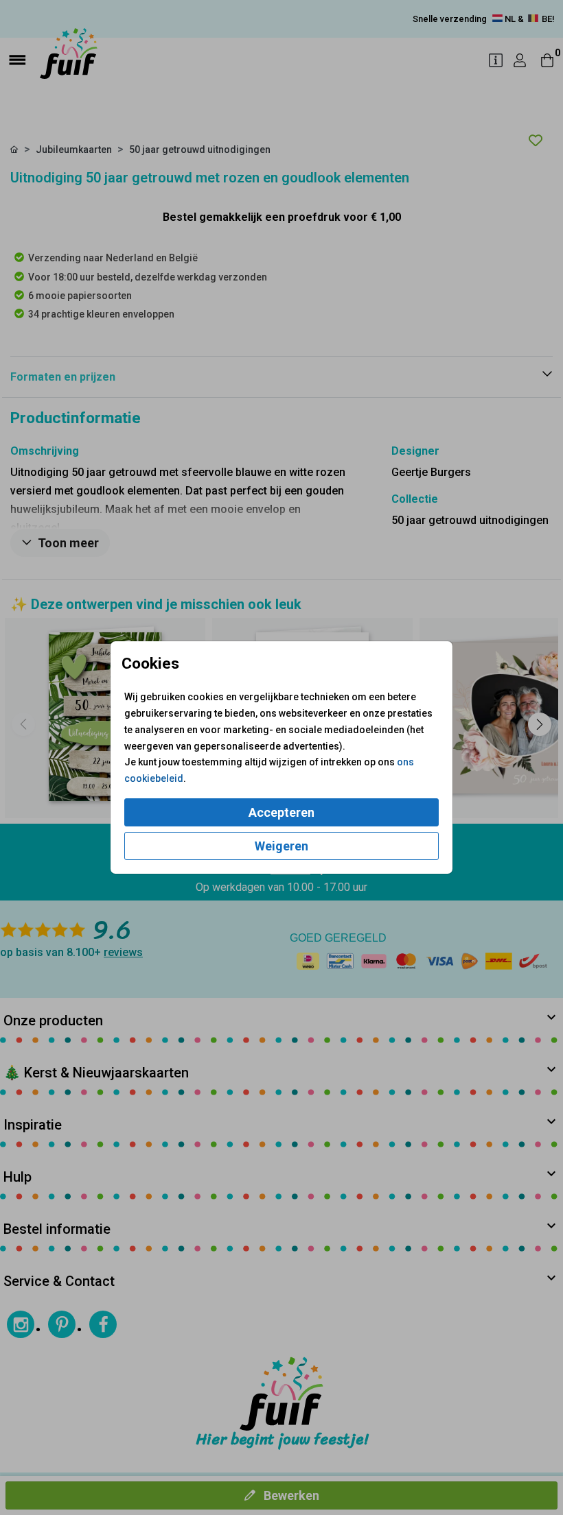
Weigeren (281, 846)
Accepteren (281, 812)
